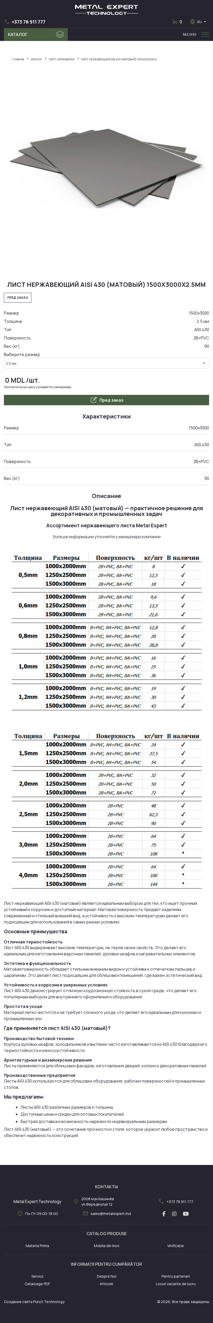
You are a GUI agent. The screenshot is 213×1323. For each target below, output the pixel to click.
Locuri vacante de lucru (176, 1283)
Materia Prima (37, 1245)
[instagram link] (174, 1214)
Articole (106, 1283)
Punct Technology (48, 1301)
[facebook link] (164, 1214)
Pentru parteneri (176, 1276)
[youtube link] (186, 1214)
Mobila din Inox (106, 1245)
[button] (24, 22)
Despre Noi (106, 1276)
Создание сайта (18, 1301)
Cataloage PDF (37, 1283)
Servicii (37, 1276)
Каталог (18, 34)
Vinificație (175, 1245)
